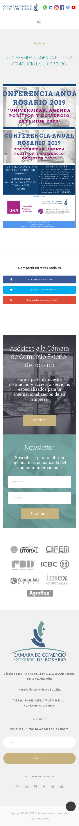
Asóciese (39, 420)
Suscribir (39, 758)
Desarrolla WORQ (39, 818)
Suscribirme (39, 514)
